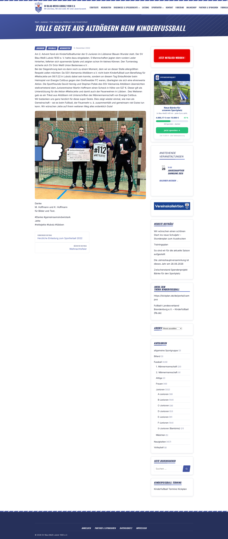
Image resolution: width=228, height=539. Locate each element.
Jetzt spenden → (172, 130)
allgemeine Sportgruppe (166, 350)
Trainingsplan (161, 244)
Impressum (141, 528)
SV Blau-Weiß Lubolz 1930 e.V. (59, 6)
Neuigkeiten (106, 7)
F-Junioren (163, 422)
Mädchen (160, 435)
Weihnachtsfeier (78, 247)
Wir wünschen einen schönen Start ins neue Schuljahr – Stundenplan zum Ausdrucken (170, 235)
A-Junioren (163, 394)
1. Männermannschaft (166, 366)
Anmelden (86, 528)
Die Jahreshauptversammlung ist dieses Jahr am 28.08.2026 (171, 262)
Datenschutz (126, 528)
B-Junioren (163, 399)
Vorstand (179, 7)
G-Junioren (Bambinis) (169, 428)
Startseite (94, 7)
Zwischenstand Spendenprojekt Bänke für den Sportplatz (170, 271)
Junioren (44, 22)
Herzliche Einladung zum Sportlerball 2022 (59, 237)
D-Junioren (163, 411)
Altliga (159, 378)
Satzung (145, 7)
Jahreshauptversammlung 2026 (176, 172)
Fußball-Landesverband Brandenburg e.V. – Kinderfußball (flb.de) (171, 309)
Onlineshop (191, 7)
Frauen (159, 383)
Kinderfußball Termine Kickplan (170, 489)
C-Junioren (163, 405)
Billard (157, 356)
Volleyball (159, 447)
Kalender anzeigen (168, 180)
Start (37, 22)
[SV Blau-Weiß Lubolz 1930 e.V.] (38, 7)
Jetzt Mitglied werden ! (172, 58)
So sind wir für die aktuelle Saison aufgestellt (172, 252)
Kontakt (169, 7)
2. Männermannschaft (166, 372)
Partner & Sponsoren (208, 7)
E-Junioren (163, 417)
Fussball (52, 48)
